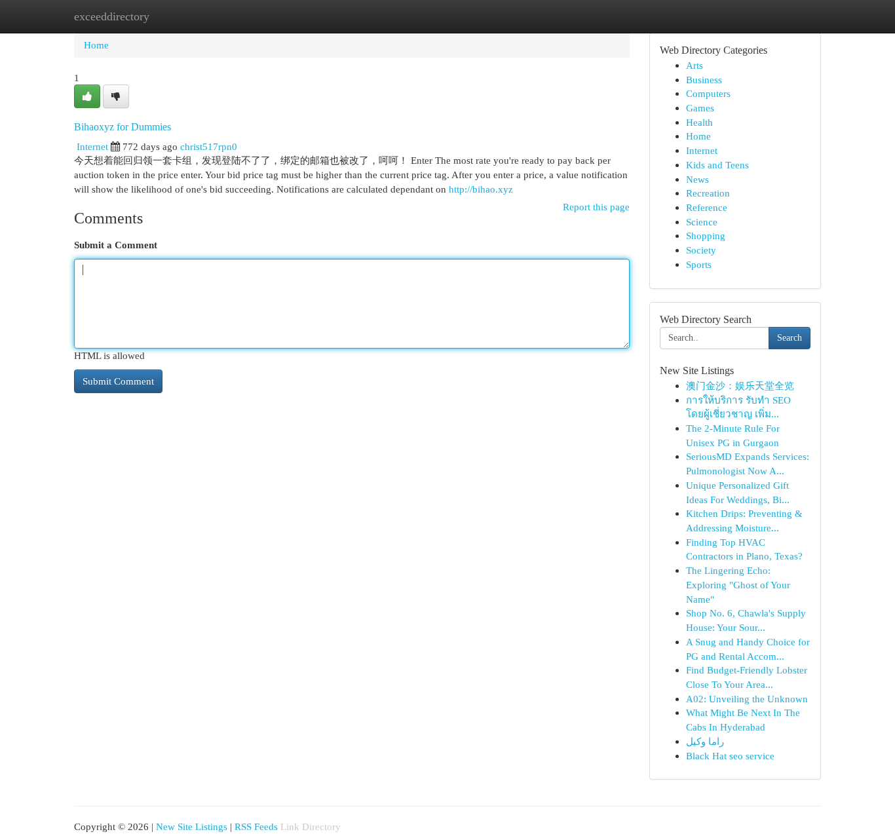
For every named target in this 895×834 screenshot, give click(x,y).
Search (789, 338)
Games (700, 107)
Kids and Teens (717, 164)
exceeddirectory (111, 16)
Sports (699, 264)
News (697, 179)
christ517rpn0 (208, 146)
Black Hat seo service (730, 755)
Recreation (708, 193)
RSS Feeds (256, 826)
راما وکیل (705, 741)
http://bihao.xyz (481, 189)
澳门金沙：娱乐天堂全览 (740, 385)
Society (701, 250)
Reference (706, 207)
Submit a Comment (115, 244)
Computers (708, 93)
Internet (92, 146)
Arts (694, 65)
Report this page (596, 206)
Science (701, 221)
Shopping (705, 235)
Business (704, 79)
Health (699, 122)
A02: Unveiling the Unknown (747, 698)
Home (96, 44)
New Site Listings (191, 826)
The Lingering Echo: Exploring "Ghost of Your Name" (738, 584)
